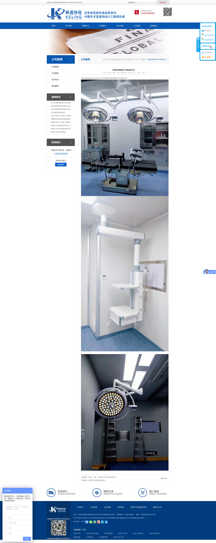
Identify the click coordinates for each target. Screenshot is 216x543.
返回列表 (164, 478)
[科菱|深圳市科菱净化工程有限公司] (86, 14)
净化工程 (77, 533)
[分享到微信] (90, 522)
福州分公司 (157, 507)
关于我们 (68, 26)
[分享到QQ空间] (94, 522)
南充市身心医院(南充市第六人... (61, 125)
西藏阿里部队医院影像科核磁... (61, 119)
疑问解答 (55, 86)
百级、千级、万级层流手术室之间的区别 (102, 477)
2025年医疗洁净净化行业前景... (61, 116)
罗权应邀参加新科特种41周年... (61, 109)
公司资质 (93, 507)
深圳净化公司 (118, 537)
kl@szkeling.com (148, 514)
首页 (53, 26)
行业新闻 (55, 73)
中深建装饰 (103, 537)
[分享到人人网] (106, 522)
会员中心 (162, 2)
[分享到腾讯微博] (102, 522)
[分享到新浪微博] (98, 522)
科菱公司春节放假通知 (58, 132)
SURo (83, 521)
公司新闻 (55, 67)
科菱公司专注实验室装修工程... (61, 129)
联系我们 (153, 26)
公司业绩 (119, 26)
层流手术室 (122, 533)
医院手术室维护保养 (138, 507)
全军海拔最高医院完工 (58, 112)
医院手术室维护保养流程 (96, 480)
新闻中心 (85, 26)
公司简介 (80, 507)
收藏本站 (131, 2)
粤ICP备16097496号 (138, 518)
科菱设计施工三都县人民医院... (61, 122)
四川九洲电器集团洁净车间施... (61, 103)
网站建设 (77, 537)
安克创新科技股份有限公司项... (61, 106)
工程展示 (102, 26)
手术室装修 (108, 533)
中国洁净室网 (154, 533)
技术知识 (55, 80)
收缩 (198, 44)
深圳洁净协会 (138, 533)
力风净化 (89, 537)
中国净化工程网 (92, 533)
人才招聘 (136, 26)
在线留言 (60, 165)
